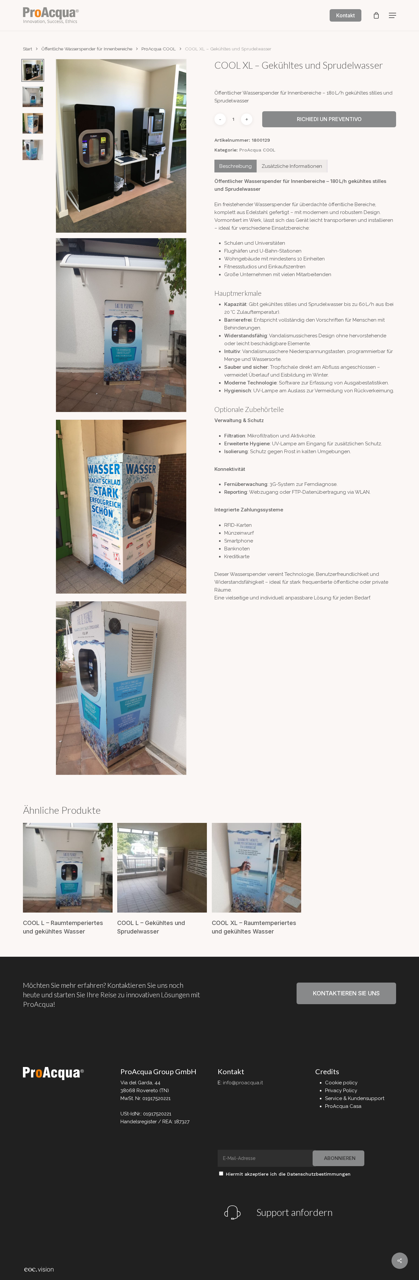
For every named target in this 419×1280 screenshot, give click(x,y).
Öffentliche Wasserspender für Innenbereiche (86, 48)
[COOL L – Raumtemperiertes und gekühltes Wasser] (68, 868)
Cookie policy (341, 1083)
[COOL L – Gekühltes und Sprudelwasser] (162, 868)
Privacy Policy (341, 1090)
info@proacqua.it (243, 1083)
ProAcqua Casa (343, 1106)
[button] (392, 15)
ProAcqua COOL (158, 48)
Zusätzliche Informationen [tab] (292, 166)
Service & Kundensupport (354, 1098)
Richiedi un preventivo (329, 119)
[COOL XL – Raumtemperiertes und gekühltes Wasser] (256, 868)
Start (27, 48)
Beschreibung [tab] (235, 166)
